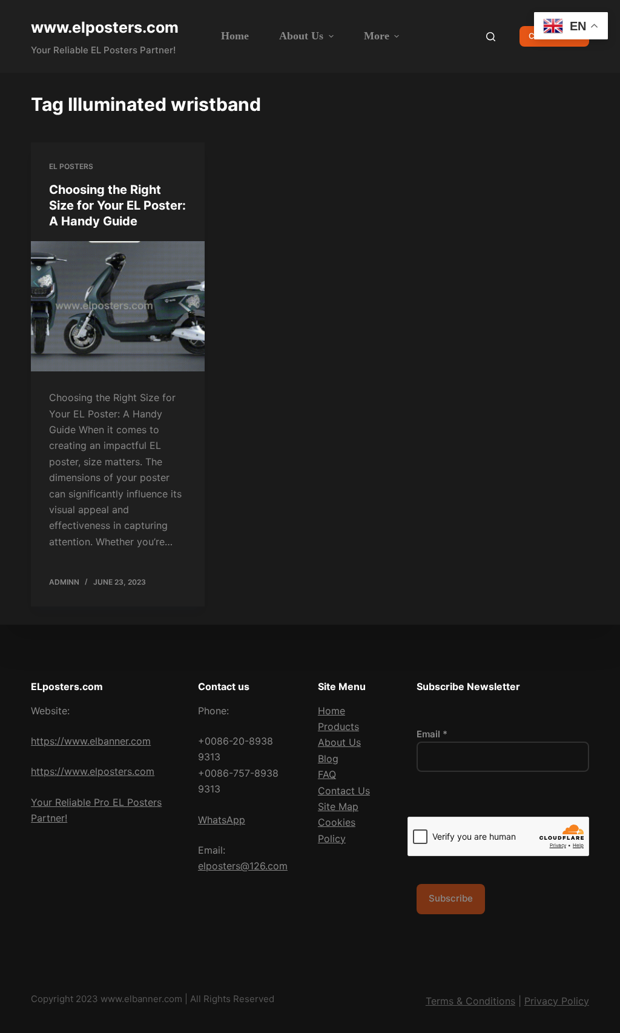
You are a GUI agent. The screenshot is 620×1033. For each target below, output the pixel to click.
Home (331, 711)
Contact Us (344, 791)
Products (338, 726)
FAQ (327, 774)
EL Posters (71, 166)
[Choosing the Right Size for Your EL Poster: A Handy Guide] (118, 306)
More (376, 36)
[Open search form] (490, 36)
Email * (432, 734)
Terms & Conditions (470, 1001)
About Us (339, 742)
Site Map (338, 806)
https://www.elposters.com (92, 771)
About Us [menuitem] (301, 36)
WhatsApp (221, 820)
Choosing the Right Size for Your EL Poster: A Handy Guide (117, 205)
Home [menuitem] (235, 36)
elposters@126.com (243, 866)
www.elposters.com (105, 27)
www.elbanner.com (141, 999)
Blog (328, 758)
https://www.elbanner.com (91, 741)
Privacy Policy (556, 1001)
